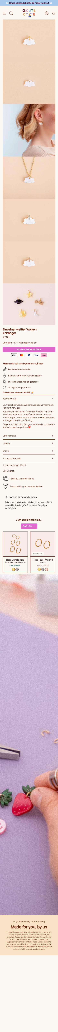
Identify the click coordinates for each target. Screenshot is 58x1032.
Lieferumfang (9, 435)
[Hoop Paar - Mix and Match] (42, 544)
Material (6, 443)
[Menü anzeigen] (4, 13)
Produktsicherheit (11, 458)
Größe (6, 450)
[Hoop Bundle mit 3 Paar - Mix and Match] (15, 544)
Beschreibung (9, 398)
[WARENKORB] (53, 13)
